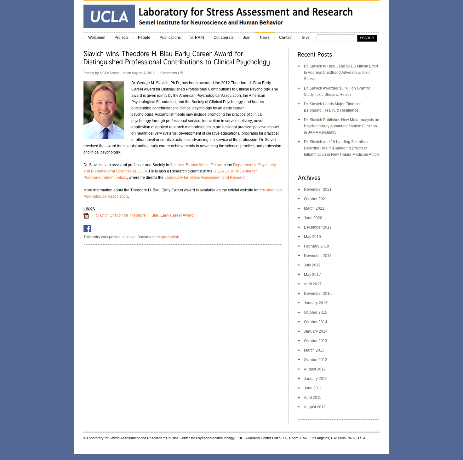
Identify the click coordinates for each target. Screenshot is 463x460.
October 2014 (315, 322)
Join (246, 37)
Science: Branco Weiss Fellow (196, 165)
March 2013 (314, 350)
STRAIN (197, 37)
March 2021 (314, 208)
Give (306, 37)
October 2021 (315, 199)
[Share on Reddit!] (105, 228)
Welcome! (96, 37)
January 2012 (316, 378)
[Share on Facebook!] (87, 228)
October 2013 (315, 341)
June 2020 (313, 218)
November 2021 (318, 189)
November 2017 (318, 255)
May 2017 (312, 274)
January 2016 (316, 303)
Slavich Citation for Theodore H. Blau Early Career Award (145, 215)
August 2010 (315, 407)
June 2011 (313, 388)
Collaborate (224, 37)
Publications (170, 37)
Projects (122, 37)
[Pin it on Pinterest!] (114, 228)
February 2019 (316, 246)
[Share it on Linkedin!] (124, 228)
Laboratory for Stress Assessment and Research (205, 177)
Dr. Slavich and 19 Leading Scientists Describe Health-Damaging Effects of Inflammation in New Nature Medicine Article (342, 148)
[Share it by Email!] (142, 228)
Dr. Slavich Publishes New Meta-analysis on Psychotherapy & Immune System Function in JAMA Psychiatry (341, 126)
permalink (170, 237)
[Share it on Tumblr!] (133, 228)
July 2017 (312, 265)
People (144, 37)
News (265, 37)
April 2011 (312, 397)
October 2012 (315, 360)
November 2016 (318, 293)
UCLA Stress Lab (113, 73)
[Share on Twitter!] (96, 228)
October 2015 (315, 312)
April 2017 (313, 284)
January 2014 (316, 331)
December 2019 (318, 227)
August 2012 (315, 369)
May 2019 (312, 237)
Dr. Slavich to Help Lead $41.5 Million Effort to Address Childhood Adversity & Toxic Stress (341, 72)
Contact (285, 37)
